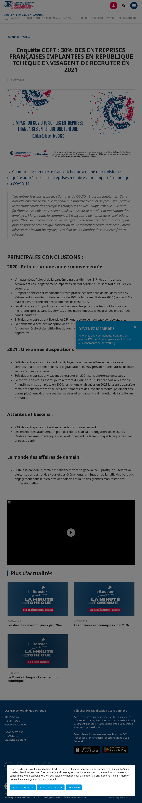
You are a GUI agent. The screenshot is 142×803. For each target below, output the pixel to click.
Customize (74, 787)
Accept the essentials (50, 787)
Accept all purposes (23, 787)
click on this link (48, 779)
